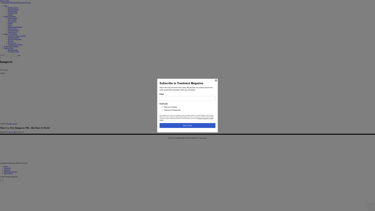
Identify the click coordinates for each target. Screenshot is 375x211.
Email (162, 94)
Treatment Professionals (172, 110)
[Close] (216, 80)
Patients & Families (170, 107)
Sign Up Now (187, 125)
